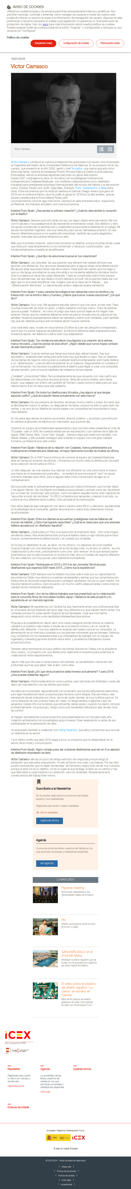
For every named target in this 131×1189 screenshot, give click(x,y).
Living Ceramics (68, 730)
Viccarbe (76, 169)
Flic (63, 920)
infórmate (45, 1092)
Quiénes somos (82, 1069)
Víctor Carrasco (20, 162)
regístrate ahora (16, 1086)
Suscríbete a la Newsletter (53, 788)
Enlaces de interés (18, 1107)
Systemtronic (90, 188)
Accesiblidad (66, 1185)
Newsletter (14, 1069)
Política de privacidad (66, 1171)
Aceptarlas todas (43, 43)
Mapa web (66, 1167)
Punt (78, 188)
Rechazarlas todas (110, 43)
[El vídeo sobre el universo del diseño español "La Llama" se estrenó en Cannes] (47, 998)
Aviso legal (66, 1180)
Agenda (45, 1069)
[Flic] (47, 934)
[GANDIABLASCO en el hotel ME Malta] (47, 966)
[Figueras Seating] (47, 902)
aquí (45, 24)
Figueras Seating (72, 888)
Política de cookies (18, 38)
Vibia (104, 188)
